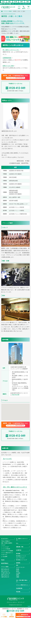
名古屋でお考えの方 (5, 573)
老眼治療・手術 (19, 546)
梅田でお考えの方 (5, 571)
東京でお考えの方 (5, 569)
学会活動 (18, 591)
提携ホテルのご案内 (8, 66)
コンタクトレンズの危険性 (7, 550)
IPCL (17, 543)
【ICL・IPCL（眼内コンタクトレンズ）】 (15, 487)
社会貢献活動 (19, 588)
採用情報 (18, 562)
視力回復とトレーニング (21, 559)
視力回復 (18, 553)
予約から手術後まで (5, 541)
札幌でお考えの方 (5, 576)
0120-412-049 (17, 88)
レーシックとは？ (5, 547)
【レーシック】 (7, 459)
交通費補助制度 (7, 58)
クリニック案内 (4, 566)
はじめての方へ (4, 538)
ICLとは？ (3, 545)
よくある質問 (4, 556)
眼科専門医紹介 (4, 563)
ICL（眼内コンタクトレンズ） (11, 50)
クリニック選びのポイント (7, 552)
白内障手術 (18, 550)
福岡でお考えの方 (5, 575)
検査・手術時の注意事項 (6, 543)
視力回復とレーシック (21, 556)
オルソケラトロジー (20, 558)
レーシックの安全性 (5, 548)
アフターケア (4, 554)
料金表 (2, 559)
